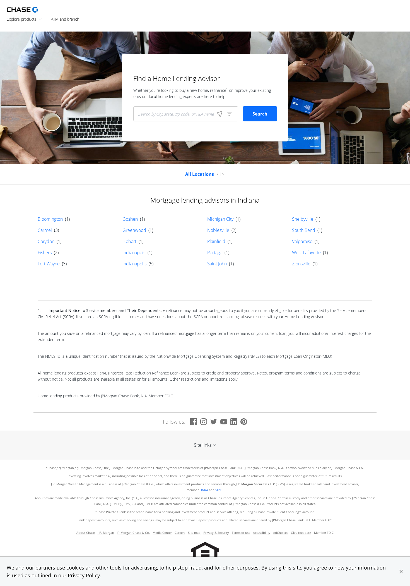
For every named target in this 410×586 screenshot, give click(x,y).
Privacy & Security (216, 533)
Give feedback (301, 533)
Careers (180, 533)
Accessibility (261, 533)
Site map (194, 533)
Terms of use (241, 533)
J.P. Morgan (106, 533)
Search (259, 114)
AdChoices (280, 533)
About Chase (85, 533)
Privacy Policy (84, 575)
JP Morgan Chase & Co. (133, 533)
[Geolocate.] (219, 114)
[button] (401, 571)
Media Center (162, 533)
